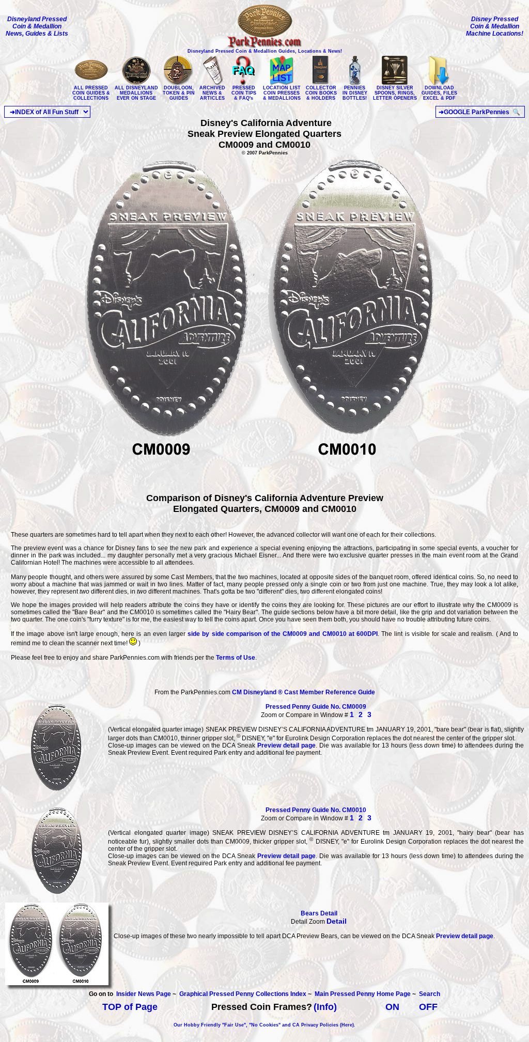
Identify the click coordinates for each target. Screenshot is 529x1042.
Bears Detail (319, 913)
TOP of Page (130, 1007)
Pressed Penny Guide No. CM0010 (316, 810)
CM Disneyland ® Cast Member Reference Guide (303, 692)
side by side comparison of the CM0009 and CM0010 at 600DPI (283, 633)
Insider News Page (143, 994)
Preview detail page (286, 745)
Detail (336, 921)
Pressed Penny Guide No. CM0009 (316, 706)
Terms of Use (235, 657)
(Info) (325, 1007)
